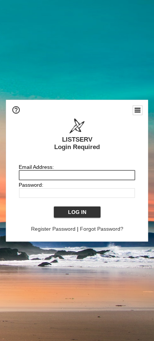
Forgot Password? (101, 229)
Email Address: (36, 167)
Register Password (53, 229)
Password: (31, 185)
